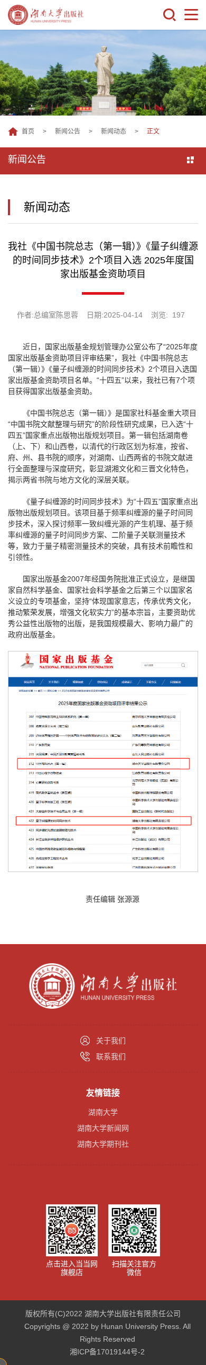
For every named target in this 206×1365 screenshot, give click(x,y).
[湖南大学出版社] (45, 15)
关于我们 (111, 1040)
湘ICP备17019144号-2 (107, 1352)
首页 (28, 131)
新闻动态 (113, 131)
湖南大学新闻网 (103, 1128)
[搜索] (169, 15)
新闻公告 (67, 131)
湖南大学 (103, 1112)
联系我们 (111, 1056)
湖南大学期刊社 (103, 1144)
